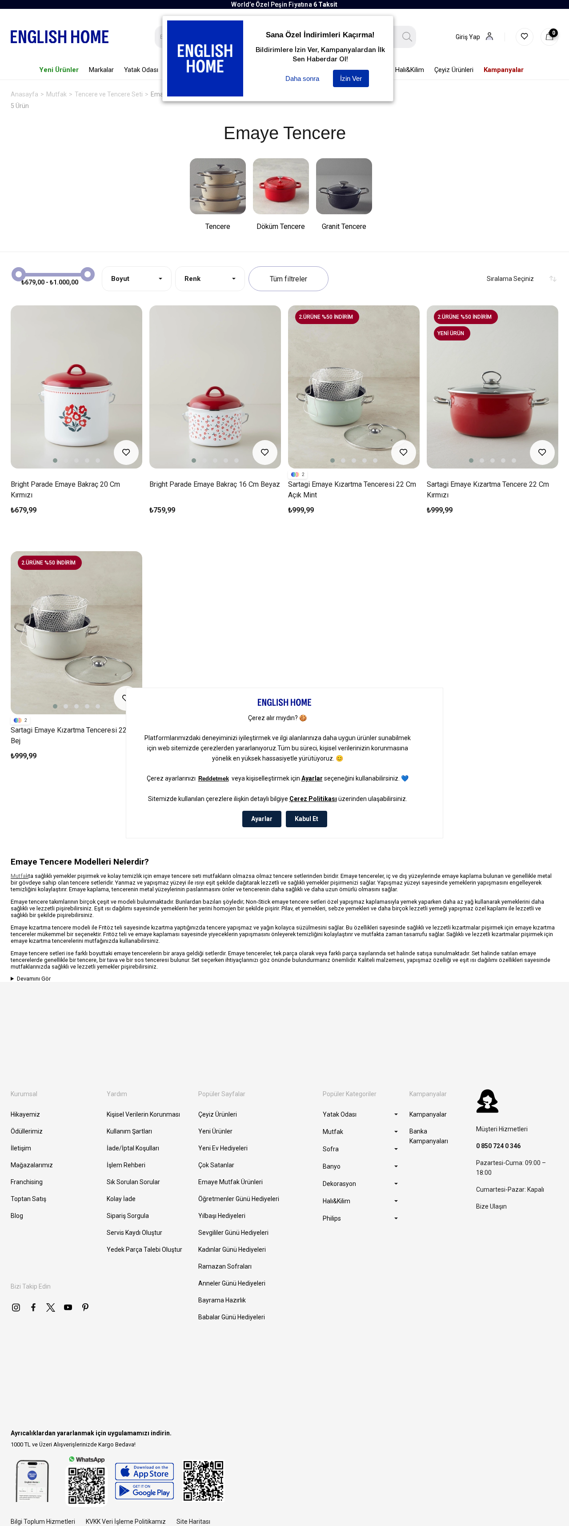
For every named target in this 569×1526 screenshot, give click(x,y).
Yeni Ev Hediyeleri (223, 1148)
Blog (17, 1215)
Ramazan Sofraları (225, 1266)
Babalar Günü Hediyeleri (231, 1317)
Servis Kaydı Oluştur (134, 1232)
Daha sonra (302, 78)
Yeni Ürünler (215, 1131)
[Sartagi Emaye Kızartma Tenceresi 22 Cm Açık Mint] (354, 387)
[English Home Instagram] (16, 1307)
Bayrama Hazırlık (222, 1300)
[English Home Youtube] (68, 1307)
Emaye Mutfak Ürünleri (230, 1182)
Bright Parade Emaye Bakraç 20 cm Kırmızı (65, 489)
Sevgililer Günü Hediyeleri (233, 1232)
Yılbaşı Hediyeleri (221, 1215)
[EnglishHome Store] (144, 1481)
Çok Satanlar (216, 1165)
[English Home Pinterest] (85, 1307)
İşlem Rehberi (126, 1165)
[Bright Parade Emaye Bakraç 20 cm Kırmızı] (76, 387)
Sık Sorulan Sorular (133, 1182)
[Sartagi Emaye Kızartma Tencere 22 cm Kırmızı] (492, 387)
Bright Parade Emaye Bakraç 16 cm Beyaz (214, 484)
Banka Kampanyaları (428, 1136)
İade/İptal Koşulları (133, 1148)
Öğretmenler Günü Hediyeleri (238, 1198)
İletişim (21, 1148)
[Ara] (407, 37)
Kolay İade (121, 1198)
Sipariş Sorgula (128, 1215)
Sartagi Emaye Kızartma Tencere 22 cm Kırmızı (488, 489)
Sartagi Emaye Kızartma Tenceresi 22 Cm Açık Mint (352, 489)
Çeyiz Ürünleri (217, 1114)
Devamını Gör (34, 978)
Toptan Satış (28, 1198)
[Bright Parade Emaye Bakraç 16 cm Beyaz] (215, 387)
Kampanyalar (428, 1114)
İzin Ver (351, 78)
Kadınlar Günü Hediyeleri (232, 1249)
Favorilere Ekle (126, 452)
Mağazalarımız (32, 1165)
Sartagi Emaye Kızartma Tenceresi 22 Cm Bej (75, 735)
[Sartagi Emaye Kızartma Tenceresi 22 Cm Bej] (76, 632)
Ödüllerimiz (27, 1131)
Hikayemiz (25, 1114)
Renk (192, 279)
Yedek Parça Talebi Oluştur (144, 1249)
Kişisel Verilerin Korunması (143, 1114)
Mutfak (19, 876)
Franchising (27, 1182)
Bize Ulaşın (491, 1206)
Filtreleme (288, 278)
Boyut (120, 279)
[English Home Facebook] (33, 1307)
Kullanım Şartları (129, 1131)
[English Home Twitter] (50, 1307)
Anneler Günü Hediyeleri (231, 1283)
